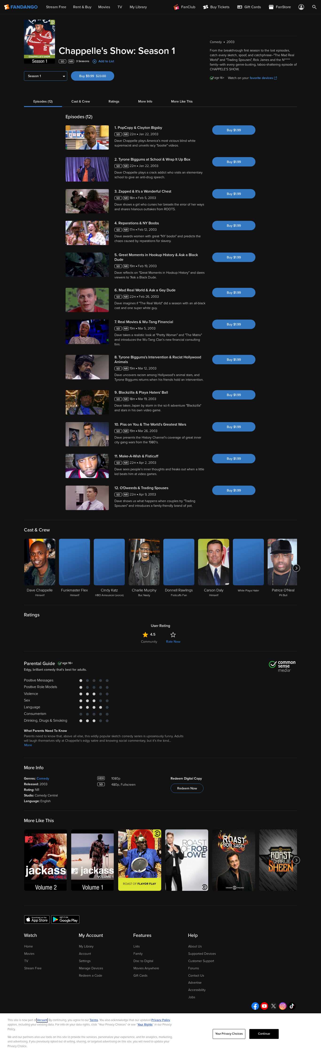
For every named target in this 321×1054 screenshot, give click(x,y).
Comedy (43, 779)
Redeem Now (187, 788)
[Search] (314, 7)
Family (138, 954)
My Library (86, 946)
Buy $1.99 (234, 130)
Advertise (195, 983)
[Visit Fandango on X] (274, 1006)
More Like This (182, 101)
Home (28, 946)
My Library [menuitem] (138, 7)
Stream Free (33, 968)
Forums (193, 968)
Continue (264, 1034)
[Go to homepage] (21, 7)
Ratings (114, 101)
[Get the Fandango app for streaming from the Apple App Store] (37, 919)
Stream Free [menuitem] (56, 7)
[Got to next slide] (296, 568)
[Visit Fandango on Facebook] (255, 1006)
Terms (94, 1020)
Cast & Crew (80, 101)
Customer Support (201, 961)
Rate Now (173, 642)
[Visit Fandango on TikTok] (292, 1006)
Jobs (191, 997)
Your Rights (145, 1024)
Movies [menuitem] (104, 7)
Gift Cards (140, 976)
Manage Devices (91, 968)
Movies (29, 954)
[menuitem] (249, 7)
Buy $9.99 (96, 76)
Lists (136, 946)
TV (26, 961)
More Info (145, 101)
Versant (42, 1020)
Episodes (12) (43, 101)
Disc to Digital (143, 961)
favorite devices (261, 78)
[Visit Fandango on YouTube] (264, 1006)
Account (85, 954)
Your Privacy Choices (229, 1034)
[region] (160, 1033)
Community (149, 642)
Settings (84, 961)
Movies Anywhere (146, 968)
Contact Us (196, 976)
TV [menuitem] (119, 7)
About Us (195, 946)
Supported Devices (202, 954)
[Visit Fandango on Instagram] (283, 1006)
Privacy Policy (160, 1020)
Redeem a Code (90, 976)
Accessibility (197, 990)
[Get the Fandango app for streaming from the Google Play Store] (65, 919)
